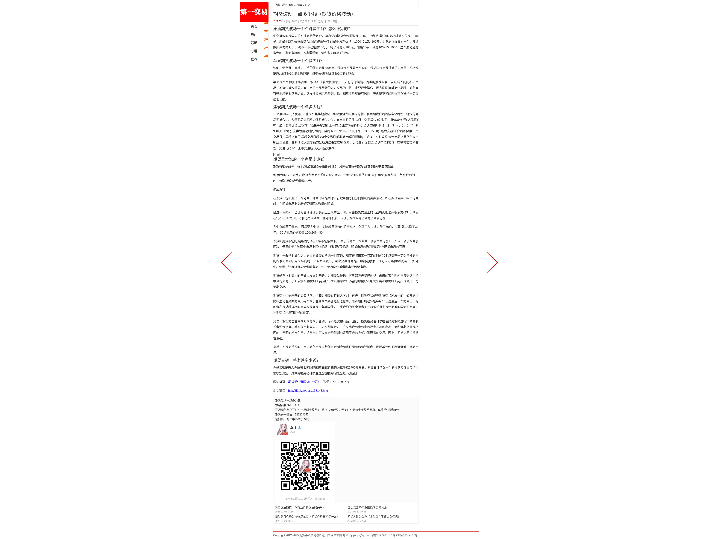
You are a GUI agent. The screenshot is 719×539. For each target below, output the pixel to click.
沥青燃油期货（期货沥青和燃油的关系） (300, 507)
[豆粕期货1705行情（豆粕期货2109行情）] (228, 262)
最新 (254, 43)
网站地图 (336, 535)
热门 (254, 35)
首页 (254, 26)
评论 (335, 21)
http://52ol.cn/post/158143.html (308, 390)
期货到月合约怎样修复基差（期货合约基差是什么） (307, 516)
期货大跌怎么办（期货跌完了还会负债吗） (374, 516)
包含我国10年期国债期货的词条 (367, 507)
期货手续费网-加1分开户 (254, 12)
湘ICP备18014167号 (405, 535)
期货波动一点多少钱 (288, 400)
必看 (254, 51)
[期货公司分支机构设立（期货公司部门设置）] (491, 262)
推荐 (254, 59)
